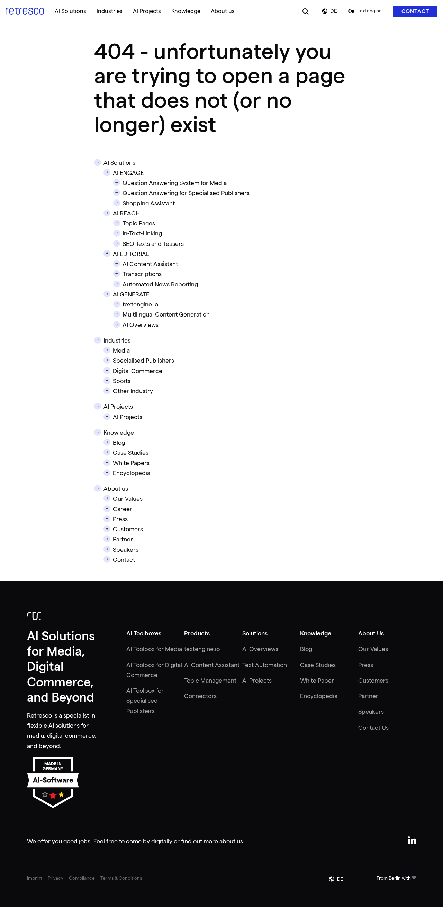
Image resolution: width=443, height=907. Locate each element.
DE (333, 11)
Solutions (255, 633)
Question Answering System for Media (175, 182)
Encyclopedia (131, 473)
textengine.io (140, 304)
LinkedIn (412, 840)
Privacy (55, 878)
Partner (123, 539)
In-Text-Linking (142, 233)
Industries (116, 340)
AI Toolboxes (143, 633)
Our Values (128, 498)
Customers (128, 529)
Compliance (82, 878)
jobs (84, 841)
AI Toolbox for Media (154, 649)
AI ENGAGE (128, 172)
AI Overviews (141, 324)
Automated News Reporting (160, 284)
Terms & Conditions (121, 878)
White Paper (317, 680)
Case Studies (130, 452)
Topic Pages (139, 223)
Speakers (125, 549)
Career (122, 509)
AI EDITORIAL (131, 253)
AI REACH (126, 213)
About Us (371, 633)
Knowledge (118, 432)
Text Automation (264, 664)
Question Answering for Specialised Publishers (186, 192)
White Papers (131, 463)
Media (121, 350)
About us (115, 488)
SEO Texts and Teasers (153, 243)
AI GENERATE (131, 294)
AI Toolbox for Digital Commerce (154, 669)
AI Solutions (119, 162)
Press (120, 519)
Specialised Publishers (143, 360)
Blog (119, 442)
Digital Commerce (137, 370)
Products (197, 633)
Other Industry (133, 391)
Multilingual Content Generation (166, 314)
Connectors (200, 696)
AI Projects (118, 406)
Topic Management (210, 680)
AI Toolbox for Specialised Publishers (145, 700)
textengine (370, 11)
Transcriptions (142, 273)
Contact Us (373, 727)
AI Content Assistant (150, 263)
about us (231, 841)
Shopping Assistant (149, 203)
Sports (121, 380)
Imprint (34, 878)
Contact (415, 11)
